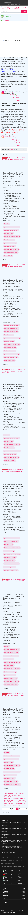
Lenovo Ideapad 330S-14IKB (10, 678)
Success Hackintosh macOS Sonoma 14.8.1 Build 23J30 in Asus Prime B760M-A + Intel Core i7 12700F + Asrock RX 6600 (15, 803)
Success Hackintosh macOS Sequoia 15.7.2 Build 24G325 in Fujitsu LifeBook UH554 (13, 282)
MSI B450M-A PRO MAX (9, 460)
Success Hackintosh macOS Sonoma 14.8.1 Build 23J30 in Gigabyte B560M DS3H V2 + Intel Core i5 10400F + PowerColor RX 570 (15, 798)
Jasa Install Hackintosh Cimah (11, 331)
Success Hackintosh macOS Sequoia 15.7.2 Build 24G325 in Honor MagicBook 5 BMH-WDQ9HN (13, 711)
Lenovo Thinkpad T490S (9, 567)
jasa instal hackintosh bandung (11, 249)
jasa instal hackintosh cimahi (11, 252)
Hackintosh (6, 223)
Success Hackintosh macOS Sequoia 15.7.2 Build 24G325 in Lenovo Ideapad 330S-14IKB (13, 597)
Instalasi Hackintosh (7, 181)
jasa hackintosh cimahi (9, 246)
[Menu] (26, 12)
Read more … (6, 259)
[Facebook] (10, 1)
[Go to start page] (3, 809)
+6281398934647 (7, 2)
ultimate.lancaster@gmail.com (18, 2)
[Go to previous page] (5, 809)
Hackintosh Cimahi (8, 233)
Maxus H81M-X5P (8, 255)
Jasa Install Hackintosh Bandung (11, 227)
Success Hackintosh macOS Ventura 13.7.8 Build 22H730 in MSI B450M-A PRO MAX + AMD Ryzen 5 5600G (13, 387)
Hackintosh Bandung (9, 239)
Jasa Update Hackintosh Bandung (12, 344)
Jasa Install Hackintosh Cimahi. (11, 230)
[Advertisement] (14, 30)
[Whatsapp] (17, 1)
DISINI (18, 78)
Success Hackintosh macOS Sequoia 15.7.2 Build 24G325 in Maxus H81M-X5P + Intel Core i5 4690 (13, 175)
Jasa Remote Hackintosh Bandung (12, 236)
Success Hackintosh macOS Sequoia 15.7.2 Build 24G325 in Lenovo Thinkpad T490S (13, 486)
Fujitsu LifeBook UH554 (9, 360)
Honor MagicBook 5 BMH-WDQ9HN (12, 784)
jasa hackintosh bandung (10, 243)
